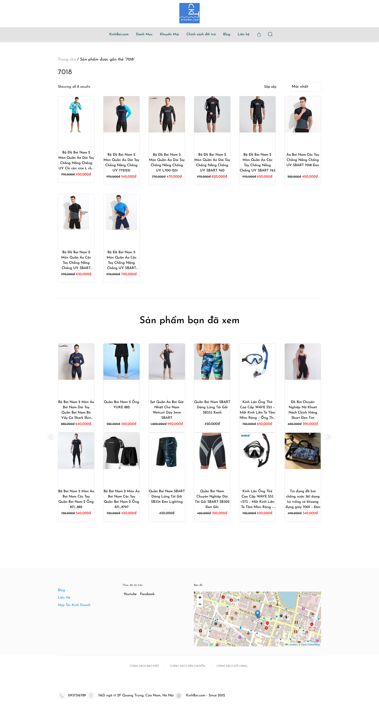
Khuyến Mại (169, 34)
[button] (51, 437)
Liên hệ (243, 34)
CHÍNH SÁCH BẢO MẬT (144, 666)
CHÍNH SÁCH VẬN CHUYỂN (187, 666)
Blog (226, 34)
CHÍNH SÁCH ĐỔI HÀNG (231, 666)
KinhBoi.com (119, 34)
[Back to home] (189, 13)
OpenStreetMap (310, 644)
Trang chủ (67, 60)
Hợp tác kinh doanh (74, 605)
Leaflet (292, 644)
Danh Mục (144, 34)
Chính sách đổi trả (201, 34)
